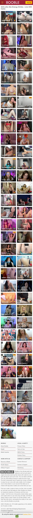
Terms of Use (21, 449)
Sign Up (29, 2)
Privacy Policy (21, 446)
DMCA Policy (21, 452)
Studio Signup (4, 464)
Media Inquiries (5, 452)
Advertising (20, 467)
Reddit (2, 449)
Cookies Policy (21, 455)
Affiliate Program (5, 468)
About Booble (4, 446)
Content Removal (22, 461)
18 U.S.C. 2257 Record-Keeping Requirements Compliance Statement (13, 509)
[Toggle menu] (2, 2)
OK (17, 516)
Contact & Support (22, 464)
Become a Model (5, 461)
